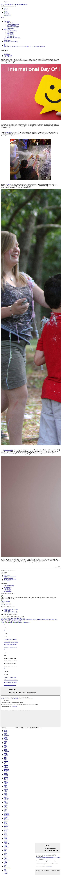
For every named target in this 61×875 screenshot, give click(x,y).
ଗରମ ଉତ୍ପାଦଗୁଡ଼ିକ (5, 618)
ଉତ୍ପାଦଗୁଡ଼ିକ (7, 21)
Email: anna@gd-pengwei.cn (20, 4)
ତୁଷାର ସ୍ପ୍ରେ (8, 132)
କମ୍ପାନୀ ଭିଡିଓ (10, 34)
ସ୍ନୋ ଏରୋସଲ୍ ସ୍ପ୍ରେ (16, 620)
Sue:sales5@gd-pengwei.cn (10, 647)
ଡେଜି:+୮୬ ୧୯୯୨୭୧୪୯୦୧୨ (10, 677)
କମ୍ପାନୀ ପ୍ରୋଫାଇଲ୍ (12, 30)
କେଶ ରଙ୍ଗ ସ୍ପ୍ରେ (8, 450)
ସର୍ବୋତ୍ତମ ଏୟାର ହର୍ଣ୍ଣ (51, 619)
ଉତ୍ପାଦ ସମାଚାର (7, 56)
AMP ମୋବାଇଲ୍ (21, 618)
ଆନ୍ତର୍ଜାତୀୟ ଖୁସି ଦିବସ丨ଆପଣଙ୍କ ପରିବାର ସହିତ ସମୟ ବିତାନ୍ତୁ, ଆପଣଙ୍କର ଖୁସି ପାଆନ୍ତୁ (24, 46)
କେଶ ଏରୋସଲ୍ (10, 22)
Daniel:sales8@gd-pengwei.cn (11, 642)
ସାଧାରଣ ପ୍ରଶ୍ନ (7, 40)
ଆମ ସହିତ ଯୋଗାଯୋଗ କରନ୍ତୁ (11, 41)
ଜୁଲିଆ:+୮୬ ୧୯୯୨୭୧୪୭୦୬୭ (10, 682)
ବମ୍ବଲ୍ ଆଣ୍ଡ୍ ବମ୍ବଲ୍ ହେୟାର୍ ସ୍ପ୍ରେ (9, 619)
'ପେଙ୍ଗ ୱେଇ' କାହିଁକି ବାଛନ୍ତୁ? (13, 37)
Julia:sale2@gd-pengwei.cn (10, 644)
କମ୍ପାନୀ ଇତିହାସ (10, 36)
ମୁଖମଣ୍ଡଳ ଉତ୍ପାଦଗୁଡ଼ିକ (13, 24)
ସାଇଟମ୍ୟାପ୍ (14, 618)
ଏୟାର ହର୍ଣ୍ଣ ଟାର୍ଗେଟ (5, 620)
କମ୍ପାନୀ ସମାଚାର (8, 55)
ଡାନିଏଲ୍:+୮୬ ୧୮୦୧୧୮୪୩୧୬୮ (11, 680)
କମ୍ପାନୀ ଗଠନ (10, 33)
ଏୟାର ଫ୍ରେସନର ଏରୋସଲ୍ (39, 619)
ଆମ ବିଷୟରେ (7, 29)
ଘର (4, 20)
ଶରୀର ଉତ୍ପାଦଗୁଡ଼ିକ (11, 25)
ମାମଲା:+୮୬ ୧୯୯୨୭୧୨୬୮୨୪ (10, 685)
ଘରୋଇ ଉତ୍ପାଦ (10, 28)
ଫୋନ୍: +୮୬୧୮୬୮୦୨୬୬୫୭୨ (7, 4)
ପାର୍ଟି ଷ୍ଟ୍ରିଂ (8, 184)
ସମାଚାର (5, 38)
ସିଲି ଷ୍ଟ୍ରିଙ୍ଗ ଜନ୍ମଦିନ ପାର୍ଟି (25, 619)
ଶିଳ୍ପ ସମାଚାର (7, 54)
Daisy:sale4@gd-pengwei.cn (10, 639)
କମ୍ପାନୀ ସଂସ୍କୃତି (10, 32)
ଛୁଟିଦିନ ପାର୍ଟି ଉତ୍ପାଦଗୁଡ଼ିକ (13, 26)
